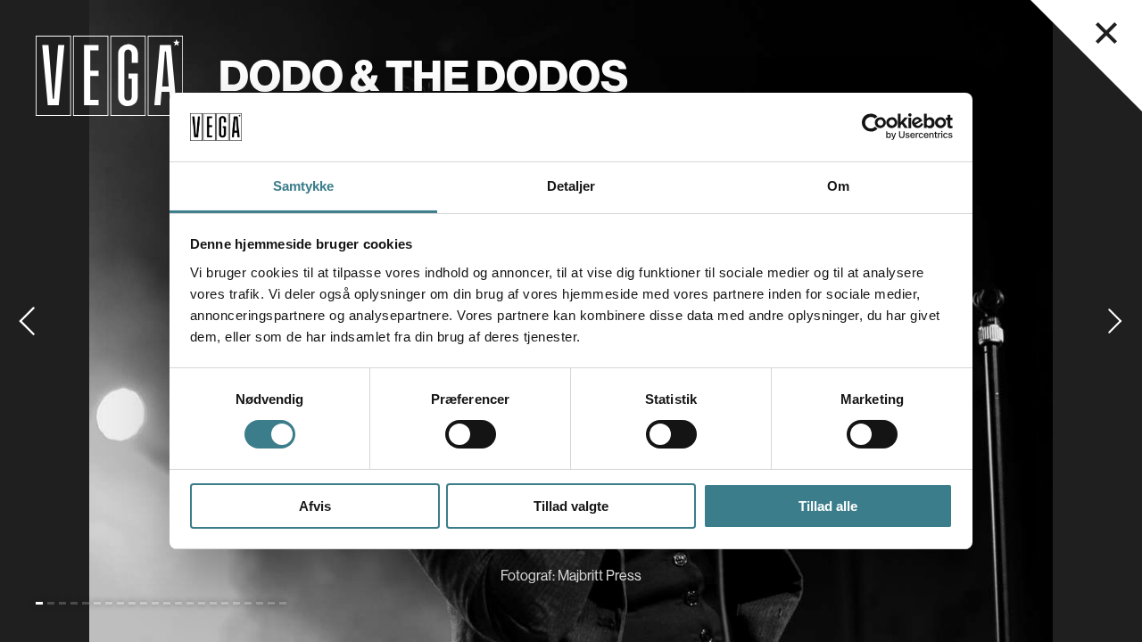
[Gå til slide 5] (85, 603)
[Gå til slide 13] (178, 603)
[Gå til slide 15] (201, 603)
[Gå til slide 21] (271, 603)
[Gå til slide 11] (155, 603)
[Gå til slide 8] (120, 603)
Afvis (315, 506)
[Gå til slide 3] (62, 603)
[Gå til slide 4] (74, 603)
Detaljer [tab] (571, 185)
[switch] (470, 434)
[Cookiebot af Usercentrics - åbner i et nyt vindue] (875, 126)
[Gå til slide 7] (108, 603)
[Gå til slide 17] (224, 603)
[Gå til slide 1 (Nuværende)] (39, 603)
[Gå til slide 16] (213, 603)
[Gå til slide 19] (248, 603)
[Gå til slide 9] (132, 603)
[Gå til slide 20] (259, 603)
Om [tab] (838, 185)
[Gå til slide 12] (166, 603)
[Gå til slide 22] (282, 603)
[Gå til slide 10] (143, 603)
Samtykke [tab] (304, 185)
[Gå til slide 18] (236, 603)
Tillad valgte (571, 506)
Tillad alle (828, 506)
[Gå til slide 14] (190, 603)
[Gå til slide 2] (50, 603)
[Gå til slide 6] (97, 603)
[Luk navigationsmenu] (1106, 33)
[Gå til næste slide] (1115, 321)
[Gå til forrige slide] (27, 321)
